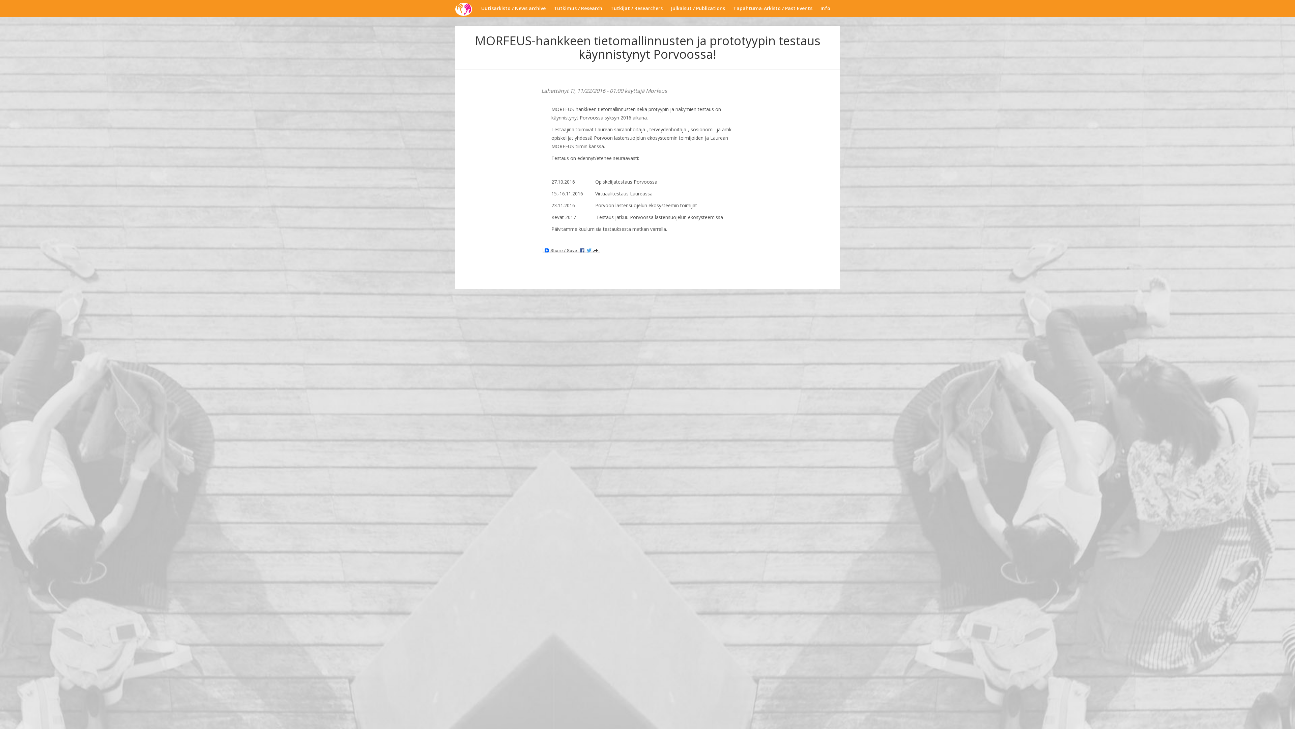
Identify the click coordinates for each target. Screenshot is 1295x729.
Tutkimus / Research (578, 8)
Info (825, 8)
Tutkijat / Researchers (636, 8)
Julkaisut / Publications (698, 8)
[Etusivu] (466, 9)
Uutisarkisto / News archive (513, 8)
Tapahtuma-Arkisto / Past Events (772, 8)
